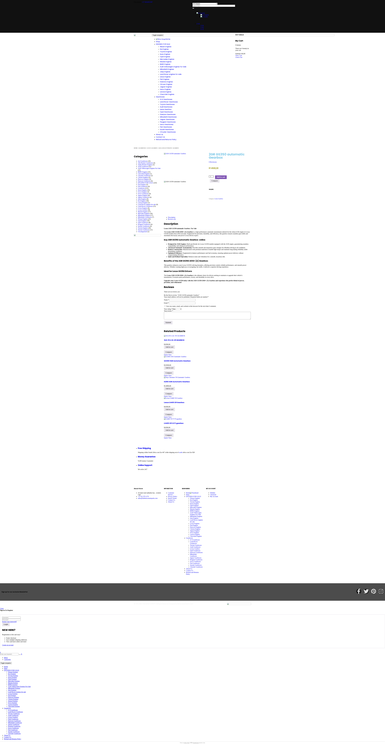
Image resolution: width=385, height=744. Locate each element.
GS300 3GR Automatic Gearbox (177, 361)
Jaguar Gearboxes (143, 197)
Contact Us (7, 737)
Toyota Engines (143, 228)
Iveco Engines (142, 192)
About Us (7, 735)
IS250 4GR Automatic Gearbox (177, 382)
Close (2, 608)
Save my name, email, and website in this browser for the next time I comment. (191, 306)
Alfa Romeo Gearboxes (145, 163)
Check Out (238, 57)
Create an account (7, 645)
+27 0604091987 (147, 2)
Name (166, 300)
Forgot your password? (9, 622)
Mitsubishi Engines (144, 215)
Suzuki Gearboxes (143, 226)
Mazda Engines (143, 212)
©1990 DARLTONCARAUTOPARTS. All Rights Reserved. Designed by (155, 604)
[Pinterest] (373, 591)
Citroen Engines (143, 177)
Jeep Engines (142, 199)
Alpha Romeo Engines (145, 165)
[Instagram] (380, 591)
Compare (214, 181)
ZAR (198, 24)
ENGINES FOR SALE (145, 183)
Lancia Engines (143, 203)
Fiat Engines (142, 184)
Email (166, 303)
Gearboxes (142, 148)
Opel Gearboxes (143, 222)
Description (171, 217)
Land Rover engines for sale (147, 204)
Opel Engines (142, 221)
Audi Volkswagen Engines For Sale (149, 168)
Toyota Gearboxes (143, 230)
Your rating (168, 309)
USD (202, 27)
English (202, 13)
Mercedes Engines (143, 213)
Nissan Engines (143, 219)
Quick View (168, 355)
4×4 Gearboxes (13, 710)
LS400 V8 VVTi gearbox (173, 423)
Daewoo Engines (143, 179)
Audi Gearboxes (143, 166)
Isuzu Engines (142, 190)
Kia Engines (142, 201)
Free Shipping (144, 448)
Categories (7, 659)
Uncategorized (142, 231)
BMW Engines (142, 172)
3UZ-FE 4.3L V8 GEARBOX (174, 340)
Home (136, 148)
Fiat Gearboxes (142, 186)
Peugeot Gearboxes (144, 224)
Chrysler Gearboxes (144, 175)
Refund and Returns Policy (12, 739)
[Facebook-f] (358, 591)
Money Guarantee (147, 456)
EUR (202, 29)
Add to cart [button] (169, 347)
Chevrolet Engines (144, 174)
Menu (6, 658)
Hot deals (239, 35)
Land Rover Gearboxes (145, 206)
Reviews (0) (172, 219)
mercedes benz (196, 742)
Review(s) (213, 162)
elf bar (185, 742)
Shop (5, 668)
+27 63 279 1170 (143, 496)
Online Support (145, 465)
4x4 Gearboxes (142, 161)
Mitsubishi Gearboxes (145, 217)
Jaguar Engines (142, 195)
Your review (168, 311)
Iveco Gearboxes (143, 193)
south (180, 452)
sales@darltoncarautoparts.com (148, 498)
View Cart (238, 55)
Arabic (205, 17)
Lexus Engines (142, 208)
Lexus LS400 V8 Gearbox (174, 402)
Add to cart (221, 177)
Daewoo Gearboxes (144, 181)
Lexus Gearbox (152, 148)
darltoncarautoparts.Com (185, 604)
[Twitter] (366, 591)
